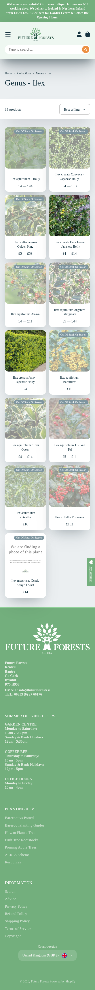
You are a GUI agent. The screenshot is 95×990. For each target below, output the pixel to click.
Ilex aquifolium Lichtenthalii (25, 497)
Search (10, 891)
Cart (87, 34)
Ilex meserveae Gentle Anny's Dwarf (25, 565)
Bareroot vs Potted (19, 818)
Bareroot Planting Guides (24, 825)
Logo (35, 34)
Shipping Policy (17, 921)
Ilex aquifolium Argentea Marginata (69, 294)
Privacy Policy (16, 906)
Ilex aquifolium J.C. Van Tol (69, 430)
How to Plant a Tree (20, 833)
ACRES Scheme (17, 855)
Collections (24, 73)
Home (8, 73)
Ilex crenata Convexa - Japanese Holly (69, 159)
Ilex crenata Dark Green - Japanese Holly (69, 227)
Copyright (13, 936)
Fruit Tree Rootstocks (21, 840)
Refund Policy (16, 914)
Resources (13, 862)
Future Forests (40, 981)
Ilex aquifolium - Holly (25, 159)
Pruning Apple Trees (21, 847)
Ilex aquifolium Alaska (25, 294)
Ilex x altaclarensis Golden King (25, 227)
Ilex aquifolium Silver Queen (25, 430)
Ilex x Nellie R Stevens (69, 497)
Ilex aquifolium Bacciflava (69, 362)
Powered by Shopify (62, 981)
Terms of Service (18, 928)
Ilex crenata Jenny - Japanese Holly (25, 362)
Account (79, 34)
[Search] (85, 49)
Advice (10, 899)
